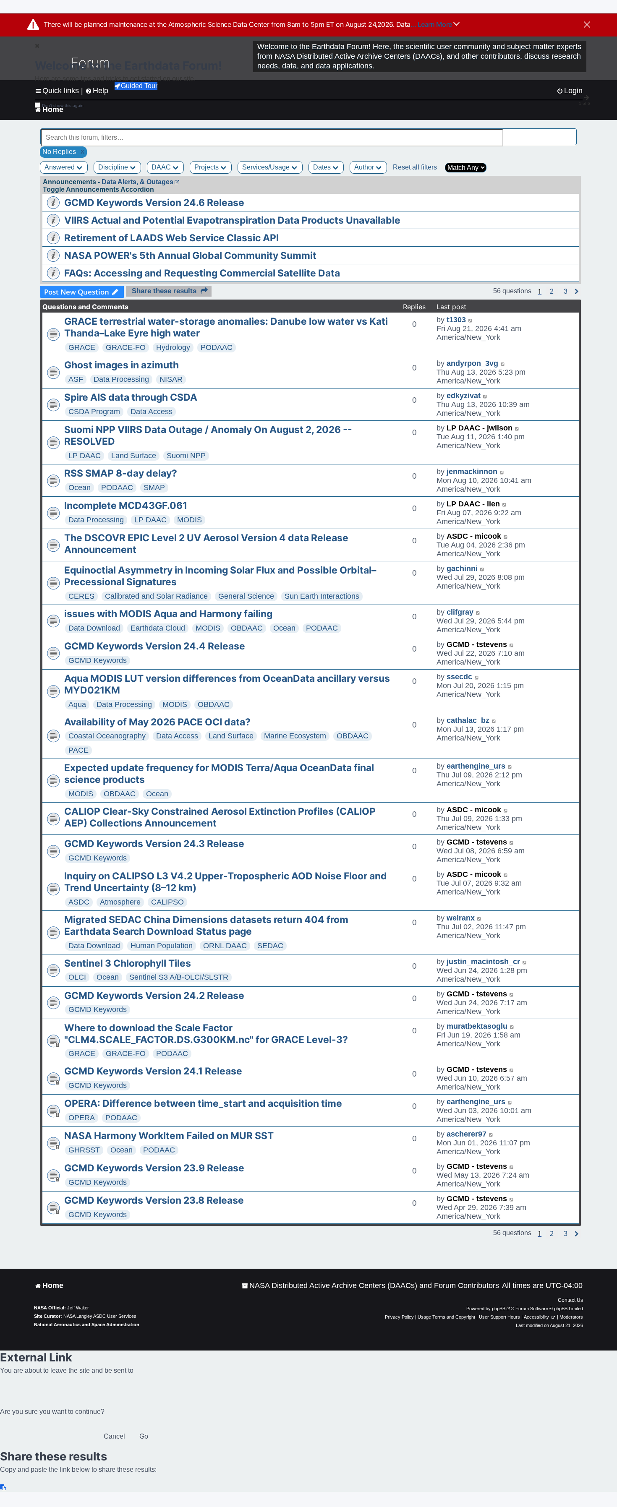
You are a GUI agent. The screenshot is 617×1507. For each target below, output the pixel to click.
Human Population (162, 945)
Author (365, 167)
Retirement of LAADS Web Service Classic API (171, 238)
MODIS (189, 520)
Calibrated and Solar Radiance (156, 596)
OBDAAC (247, 628)
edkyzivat (464, 395)
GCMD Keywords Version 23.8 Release (154, 1200)
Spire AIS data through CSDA (130, 397)
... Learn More (432, 24)
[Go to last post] (470, 319)
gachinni (462, 568)
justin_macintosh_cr (483, 961)
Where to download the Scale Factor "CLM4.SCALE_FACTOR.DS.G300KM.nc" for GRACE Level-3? (206, 1034)
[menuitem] (370, 1286)
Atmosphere (120, 902)
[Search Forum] (571, 133)
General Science (246, 596)
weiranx (461, 918)
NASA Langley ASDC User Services (99, 1316)
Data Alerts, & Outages (137, 181)
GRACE (81, 347)
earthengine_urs (476, 766)
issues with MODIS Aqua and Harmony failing (168, 614)
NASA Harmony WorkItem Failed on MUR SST (169, 1136)
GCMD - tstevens (477, 644)
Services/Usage (266, 167)
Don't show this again (63, 105)
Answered (60, 167)
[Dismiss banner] (587, 25)
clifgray (460, 612)
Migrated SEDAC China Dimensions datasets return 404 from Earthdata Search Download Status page (206, 925)
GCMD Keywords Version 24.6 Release (154, 203)
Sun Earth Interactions (322, 596)
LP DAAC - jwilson (479, 428)
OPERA (81, 1117)
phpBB (498, 1308)
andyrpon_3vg (472, 363)
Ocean (79, 487)
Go (143, 1436)
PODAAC (217, 347)
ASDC (78, 902)
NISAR (171, 379)
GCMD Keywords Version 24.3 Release (154, 844)
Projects (207, 167)
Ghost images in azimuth (121, 365)
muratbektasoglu (477, 1026)
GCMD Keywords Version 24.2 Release (154, 995)
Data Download (94, 628)
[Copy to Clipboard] (3, 1487)
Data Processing (121, 379)
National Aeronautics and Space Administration (86, 1324)
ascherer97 (466, 1134)
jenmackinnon (472, 471)
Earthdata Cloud (158, 628)
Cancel (114, 1436)
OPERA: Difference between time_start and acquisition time (203, 1103)
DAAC (162, 167)
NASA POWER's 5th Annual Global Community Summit (190, 255)
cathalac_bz (468, 720)
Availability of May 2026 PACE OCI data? (157, 722)
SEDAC (270, 945)
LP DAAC (84, 455)
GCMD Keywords (97, 660)
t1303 (456, 319)
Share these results (164, 291)
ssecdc (459, 677)
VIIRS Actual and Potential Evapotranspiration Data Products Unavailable (232, 220)
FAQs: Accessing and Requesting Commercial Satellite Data (202, 273)
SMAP (154, 487)
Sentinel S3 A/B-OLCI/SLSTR (178, 977)
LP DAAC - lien (473, 504)
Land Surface (133, 455)
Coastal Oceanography (107, 736)
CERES (81, 596)
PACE (78, 750)
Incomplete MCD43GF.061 (125, 505)
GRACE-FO (126, 347)
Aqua (77, 704)
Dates (322, 167)
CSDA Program (94, 411)
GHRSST (84, 1150)
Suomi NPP (186, 455)
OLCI (77, 977)
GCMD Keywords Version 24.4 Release (154, 646)
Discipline (114, 167)
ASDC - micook (474, 536)
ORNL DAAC (225, 945)
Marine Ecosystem (295, 736)
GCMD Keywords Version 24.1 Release (153, 1071)
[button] (552, 291)
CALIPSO (167, 902)
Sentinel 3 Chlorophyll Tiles (127, 963)
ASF (75, 379)
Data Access (152, 411)
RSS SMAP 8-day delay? (120, 473)
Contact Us (570, 1300)
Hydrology (173, 347)
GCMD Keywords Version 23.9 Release (154, 1168)
